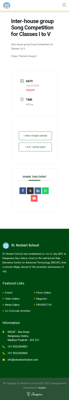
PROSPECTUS (44, 304)
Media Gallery (12, 304)
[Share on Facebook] (22, 190)
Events (8, 292)
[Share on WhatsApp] (45, 190)
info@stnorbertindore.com (23, 359)
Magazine (41, 298)
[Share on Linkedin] (37, 190)
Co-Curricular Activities (17, 310)
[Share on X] (30, 190)
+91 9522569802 (18, 353)
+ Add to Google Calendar (35, 136)
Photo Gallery (43, 292)
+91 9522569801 (18, 346)
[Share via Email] (34, 198)
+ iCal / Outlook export (35, 147)
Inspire (42, 387)
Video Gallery (12, 298)
